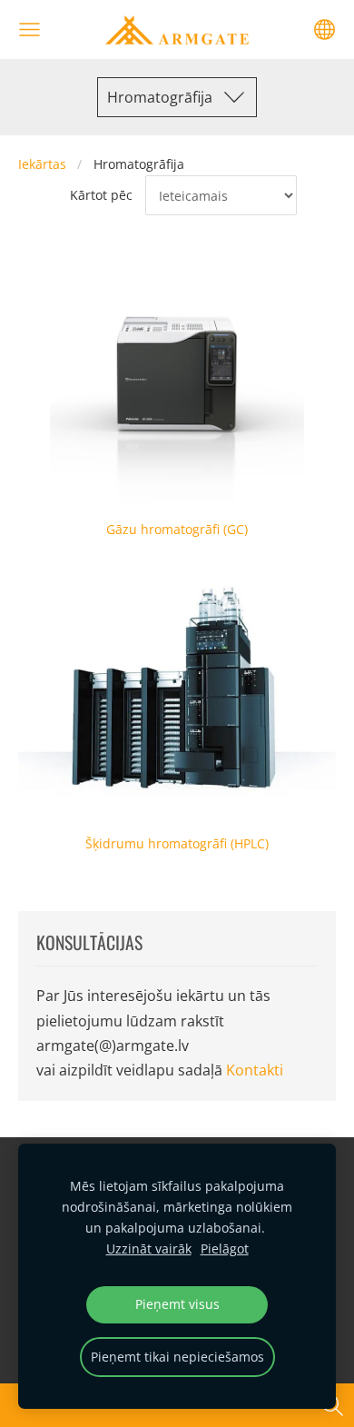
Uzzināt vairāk (149, 1248)
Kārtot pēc (101, 194)
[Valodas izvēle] (324, 30)
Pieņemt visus (177, 1304)
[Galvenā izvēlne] (29, 30)
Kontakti (254, 1070)
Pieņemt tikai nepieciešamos (177, 1356)
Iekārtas (42, 164)
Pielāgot (225, 1248)
